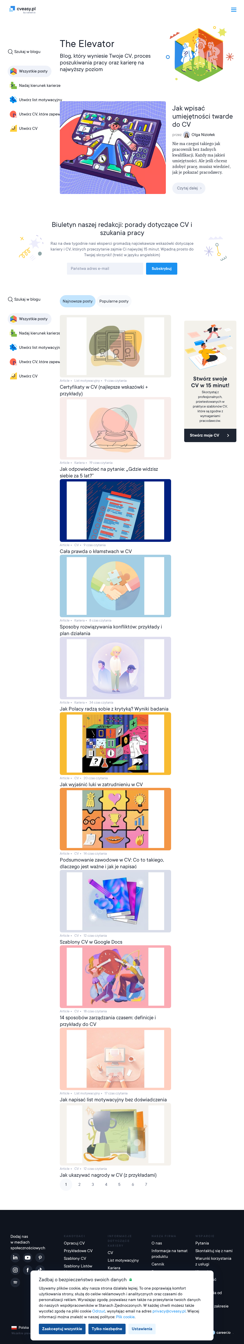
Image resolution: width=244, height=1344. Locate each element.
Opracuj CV (74, 1243)
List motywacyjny (123, 1260)
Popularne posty (114, 301)
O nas (157, 1243)
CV (110, 1252)
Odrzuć (98, 1311)
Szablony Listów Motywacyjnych (78, 1269)
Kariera (114, 1268)
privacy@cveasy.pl (169, 1311)
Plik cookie (125, 1317)
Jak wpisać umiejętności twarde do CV (202, 116)
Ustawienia (142, 1329)
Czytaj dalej (187, 188)
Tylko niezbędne (107, 1329)
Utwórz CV (28, 128)
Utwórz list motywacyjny (40, 100)
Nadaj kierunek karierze (40, 85)
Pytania (202, 1243)
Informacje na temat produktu (170, 1254)
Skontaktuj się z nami (214, 1251)
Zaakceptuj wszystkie (62, 1329)
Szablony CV (75, 1258)
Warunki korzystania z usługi (213, 1261)
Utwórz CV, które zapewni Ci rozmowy (52, 114)
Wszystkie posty (33, 71)
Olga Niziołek (203, 134)
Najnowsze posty (78, 301)
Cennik (158, 1264)
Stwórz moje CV (204, 435)
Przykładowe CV (78, 1251)
